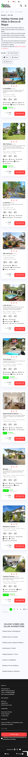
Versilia (13, 419)
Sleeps (16, 57)
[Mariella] (14, 456)
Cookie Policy (4, 715)
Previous (5, 76)
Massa (22, 581)
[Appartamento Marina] (14, 400)
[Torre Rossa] (14, 346)
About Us (3, 701)
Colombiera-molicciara (16, 151)
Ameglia (13, 94)
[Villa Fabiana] (14, 131)
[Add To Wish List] (23, 69)
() (15, 1)
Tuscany (14, 364)
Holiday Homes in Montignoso (11, 631)
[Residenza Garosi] (14, 513)
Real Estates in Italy (6, 705)
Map (7, 754)
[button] (8, 2)
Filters (20, 754)
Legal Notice (4, 703)
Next (23, 76)
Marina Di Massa (21, 419)
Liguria (7, 94)
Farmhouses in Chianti (9, 648)
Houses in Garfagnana (9, 660)
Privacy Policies (5, 714)
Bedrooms (8, 62)
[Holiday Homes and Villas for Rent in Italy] (6, 6)
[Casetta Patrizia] (14, 563)
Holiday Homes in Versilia (10, 637)
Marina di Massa (16, 581)
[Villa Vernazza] (14, 240)
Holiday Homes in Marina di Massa (12, 642)
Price (6, 57)
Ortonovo (19, 311)
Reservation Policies (6, 712)
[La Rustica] (14, 189)
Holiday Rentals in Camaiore (11, 671)
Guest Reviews (13, 53)
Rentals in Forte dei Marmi (10, 665)
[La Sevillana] (14, 75)
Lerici (12, 207)
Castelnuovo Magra (8, 257)
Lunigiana (8, 255)
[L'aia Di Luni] (14, 292)
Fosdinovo (20, 364)
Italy (4, 94)
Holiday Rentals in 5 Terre (10, 654)
